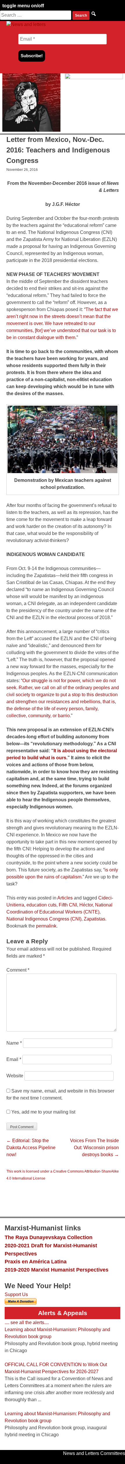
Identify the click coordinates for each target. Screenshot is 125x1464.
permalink (46, 925)
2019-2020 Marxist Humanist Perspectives (56, 1270)
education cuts (41, 904)
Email (13, 1059)
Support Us (16, 1294)
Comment (17, 970)
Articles (65, 897)
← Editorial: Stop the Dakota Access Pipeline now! (31, 1147)
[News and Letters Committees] (26, 24)
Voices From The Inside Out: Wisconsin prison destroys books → (94, 1147)
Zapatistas (94, 918)
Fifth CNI (68, 904)
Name (14, 1043)
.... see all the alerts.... (27, 1322)
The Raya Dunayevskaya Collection (48, 1237)
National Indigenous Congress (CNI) (43, 918)
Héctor (86, 904)
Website (14, 1075)
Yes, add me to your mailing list (42, 1111)
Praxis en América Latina (36, 1261)
